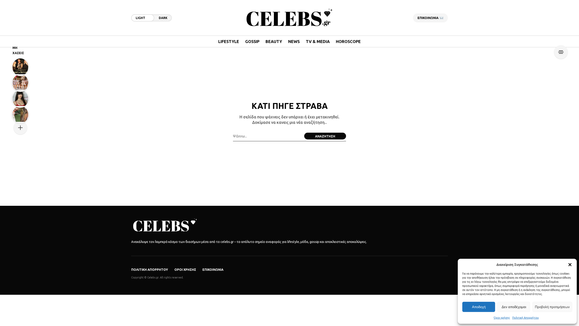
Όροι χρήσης (502, 317)
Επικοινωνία (212, 269)
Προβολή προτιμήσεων (552, 307)
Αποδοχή (479, 307)
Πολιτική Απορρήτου (525, 317)
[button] (570, 264)
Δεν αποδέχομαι (514, 307)
